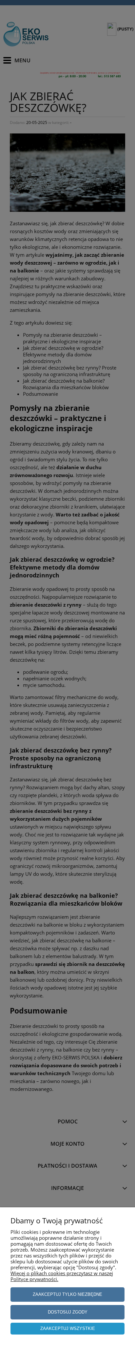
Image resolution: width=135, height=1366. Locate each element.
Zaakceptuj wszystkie (67, 1328)
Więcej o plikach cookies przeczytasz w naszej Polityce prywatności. (61, 1276)
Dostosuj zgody (67, 1312)
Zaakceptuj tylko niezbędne (67, 1294)
